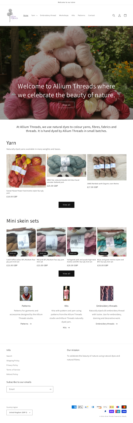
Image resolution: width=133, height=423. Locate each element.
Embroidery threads (105, 323)
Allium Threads (109, 416)
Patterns (24, 323)
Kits (64, 327)
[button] (34, 15)
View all (66, 204)
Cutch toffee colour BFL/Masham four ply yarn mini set (20, 261)
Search (9, 356)
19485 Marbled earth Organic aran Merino (103, 184)
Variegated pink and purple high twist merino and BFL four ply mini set (81, 261)
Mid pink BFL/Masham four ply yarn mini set (50, 261)
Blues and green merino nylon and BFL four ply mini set (110, 261)
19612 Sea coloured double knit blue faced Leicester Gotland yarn (63, 181)
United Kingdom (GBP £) (18, 412)
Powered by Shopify (120, 416)
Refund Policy (12, 374)
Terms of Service (13, 370)
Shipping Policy (12, 360)
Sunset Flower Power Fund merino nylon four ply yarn (25, 192)
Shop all (66, 105)
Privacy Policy (12, 365)
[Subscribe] (50, 389)
